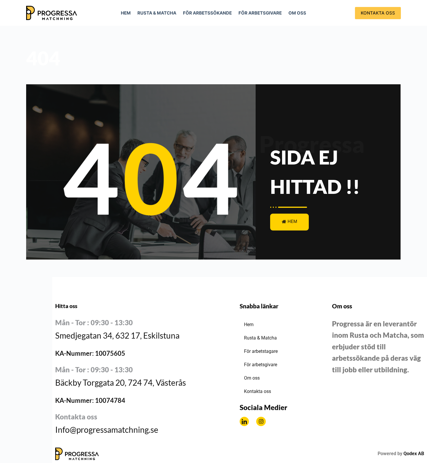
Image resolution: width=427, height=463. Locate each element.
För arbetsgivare (260, 13)
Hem (126, 13)
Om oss (297, 13)
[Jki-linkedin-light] (244, 421)
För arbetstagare (261, 351)
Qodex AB (413, 453)
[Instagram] (260, 421)
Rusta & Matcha (156, 13)
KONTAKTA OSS (378, 13)
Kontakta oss (257, 391)
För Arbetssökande (207, 13)
